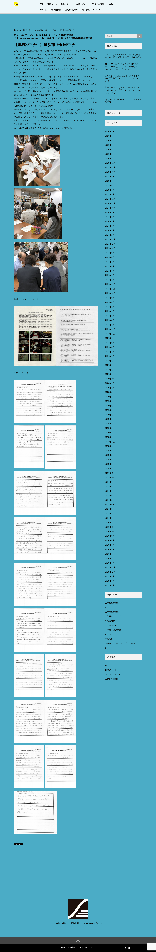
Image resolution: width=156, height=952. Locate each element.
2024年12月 (110, 199)
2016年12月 (110, 522)
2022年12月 (110, 284)
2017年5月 (109, 500)
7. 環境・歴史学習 (113, 630)
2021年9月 (109, 343)
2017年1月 (109, 518)
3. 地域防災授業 (66, 35)
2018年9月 (109, 450)
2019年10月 (110, 401)
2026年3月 (109, 149)
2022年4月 (109, 320)
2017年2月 (109, 513)
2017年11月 (110, 473)
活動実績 (88, 38)
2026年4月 (109, 145)
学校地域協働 (77, 38)
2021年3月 (109, 370)
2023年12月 (110, 239)
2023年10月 (110, 248)
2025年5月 (109, 190)
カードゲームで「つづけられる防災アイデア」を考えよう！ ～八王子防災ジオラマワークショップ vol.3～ (122, 66)
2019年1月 (109, 433)
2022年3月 (109, 325)
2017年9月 (109, 482)
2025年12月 (110, 163)
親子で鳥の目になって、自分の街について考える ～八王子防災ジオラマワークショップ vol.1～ (122, 90)
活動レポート (66, 4)
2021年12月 (110, 329)
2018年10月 (110, 446)
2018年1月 (109, 469)
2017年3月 (109, 509)
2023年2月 (109, 280)
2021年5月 (109, 361)
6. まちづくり (111, 625)
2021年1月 (109, 374)
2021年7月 (109, 352)
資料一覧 (43, 10)
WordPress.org (111, 679)
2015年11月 (110, 572)
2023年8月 (109, 257)
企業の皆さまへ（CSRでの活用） (91, 4)
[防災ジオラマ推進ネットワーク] (16, 3)
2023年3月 (109, 275)
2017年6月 (109, 495)
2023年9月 (109, 253)
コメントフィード (113, 674)
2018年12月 (110, 437)
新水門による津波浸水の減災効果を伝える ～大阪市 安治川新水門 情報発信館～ (123, 56)
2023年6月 (109, 266)
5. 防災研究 (110, 621)
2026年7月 (109, 131)
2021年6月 (109, 356)
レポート (109, 648)
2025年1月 (109, 194)
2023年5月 (109, 271)
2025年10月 (110, 172)
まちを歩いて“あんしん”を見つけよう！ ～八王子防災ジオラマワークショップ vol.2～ (123, 78)
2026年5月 (109, 140)
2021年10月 (110, 338)
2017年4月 (109, 504)
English (97, 10)
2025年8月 (109, 181)
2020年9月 (109, 383)
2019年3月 (109, 424)
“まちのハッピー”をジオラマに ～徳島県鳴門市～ (123, 100)
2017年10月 (110, 477)
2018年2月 (109, 464)
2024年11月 (110, 203)
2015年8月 (109, 581)
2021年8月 (109, 347)
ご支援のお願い (71, 10)
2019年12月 (110, 397)
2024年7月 (109, 221)
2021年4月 (109, 365)
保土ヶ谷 (56, 38)
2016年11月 (110, 527)
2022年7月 (109, 307)
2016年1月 (109, 563)
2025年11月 (110, 167)
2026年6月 (109, 136)
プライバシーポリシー (93, 923)
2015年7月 (109, 585)
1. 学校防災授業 (40, 35)
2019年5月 (109, 415)
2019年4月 (109, 419)
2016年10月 (110, 531)
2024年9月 (109, 212)
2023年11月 (110, 244)
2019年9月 (109, 406)
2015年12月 (110, 567)
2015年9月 (109, 576)
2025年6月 (109, 185)
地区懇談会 (65, 38)
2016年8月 (109, 540)
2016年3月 (109, 558)
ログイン (109, 665)
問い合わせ (56, 10)
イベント (109, 634)
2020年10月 (110, 379)
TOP (42, 4)
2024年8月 (109, 217)
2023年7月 (109, 262)
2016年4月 (109, 554)
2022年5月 (109, 316)
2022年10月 (110, 293)
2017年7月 (109, 491)
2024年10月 (110, 208)
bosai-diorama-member (28, 38)
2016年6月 (109, 545)
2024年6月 (109, 226)
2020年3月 (109, 392)
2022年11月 (110, 289)
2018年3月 (109, 459)
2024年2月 (109, 235)
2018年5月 (109, 455)
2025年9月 (109, 176)
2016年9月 (109, 536)
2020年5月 (109, 388)
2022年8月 (109, 302)
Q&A (111, 4)
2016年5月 (109, 549)
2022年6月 (109, 311)
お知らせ (109, 639)
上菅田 (48, 38)
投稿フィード (111, 670)
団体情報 (86, 10)
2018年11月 (110, 442)
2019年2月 (109, 428)
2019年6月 (109, 410)
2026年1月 (109, 158)
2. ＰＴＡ (53, 35)
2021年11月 (110, 334)
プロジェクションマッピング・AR (120, 643)
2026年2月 (109, 154)
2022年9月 (109, 298)
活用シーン (52, 4)
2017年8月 (109, 486)
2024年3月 (109, 230)
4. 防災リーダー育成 (114, 616)
